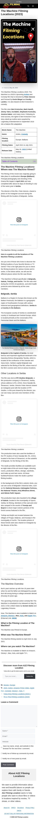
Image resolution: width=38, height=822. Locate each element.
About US (7, 807)
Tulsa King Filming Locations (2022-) (17, 694)
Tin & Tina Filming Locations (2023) (17, 697)
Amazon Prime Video (21, 688)
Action (10, 688)
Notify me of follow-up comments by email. (18, 753)
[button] (28, 6)
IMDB (14, 618)
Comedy (8, 691)
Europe (12, 685)
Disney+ (15, 691)
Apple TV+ (32, 616)
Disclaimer (20, 807)
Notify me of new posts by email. (14, 759)
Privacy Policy (30, 807)
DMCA (13, 807)
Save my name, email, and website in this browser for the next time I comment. (18, 747)
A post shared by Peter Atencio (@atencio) (19, 245)
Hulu (22, 616)
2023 (5, 688)
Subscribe (29, 676)
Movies (6, 685)
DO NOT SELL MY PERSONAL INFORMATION (19, 813)
